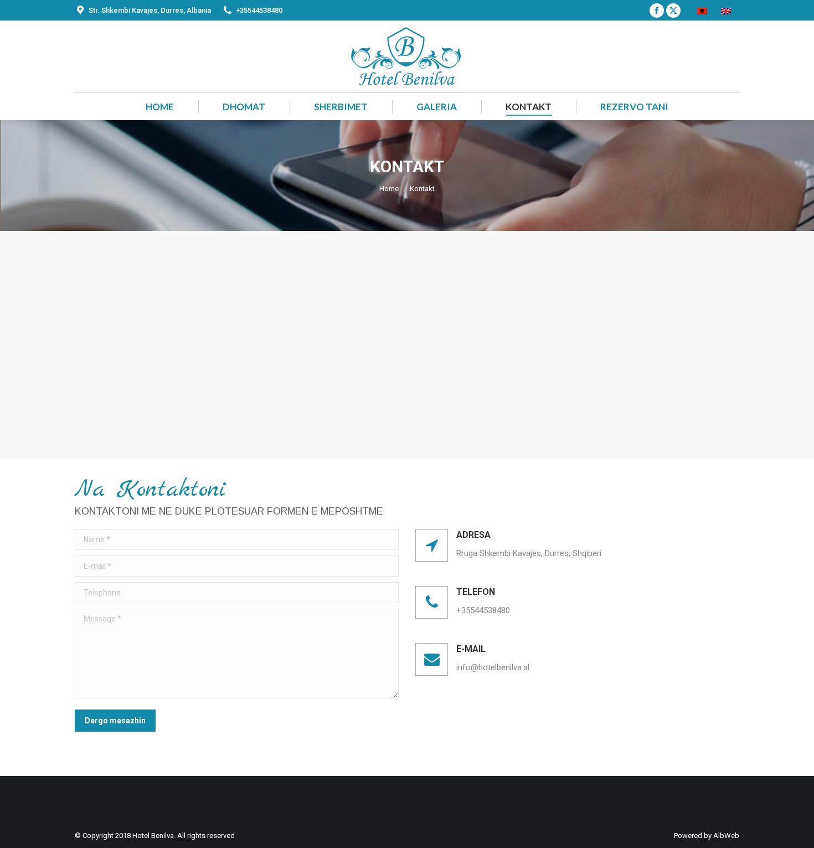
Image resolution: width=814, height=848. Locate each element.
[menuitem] (703, 10)
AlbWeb (726, 835)
